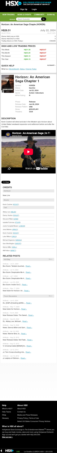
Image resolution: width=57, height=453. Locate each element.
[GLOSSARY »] (14, 66)
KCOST (15, 204)
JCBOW (22, 226)
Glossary (5, 418)
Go (44, 19)
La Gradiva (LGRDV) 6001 (34, 451)
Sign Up (23, 9)
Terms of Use (34, 418)
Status (22, 69)
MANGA (18, 240)
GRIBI (16, 219)
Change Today (31, 69)
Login (34, 9)
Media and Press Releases (27, 415)
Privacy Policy (22, 418)
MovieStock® (14, 69)
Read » (28, 266)
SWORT (18, 243)
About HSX (21, 408)
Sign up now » (7, 437)
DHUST (16, 215)
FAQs (4, 415)
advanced (12, 19)
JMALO (14, 229)
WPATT (13, 250)
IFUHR (17, 222)
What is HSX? (7, 408)
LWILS (14, 236)
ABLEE (13, 212)
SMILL (14, 247)
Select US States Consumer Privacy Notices (33, 421)
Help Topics (6, 411)
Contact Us (21, 411)
